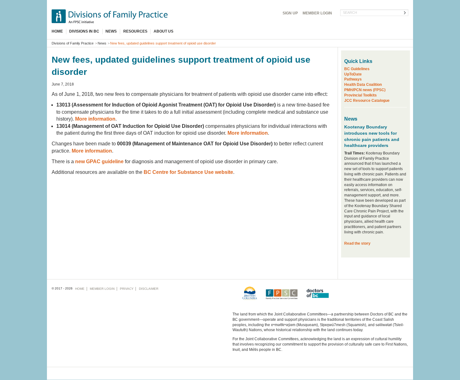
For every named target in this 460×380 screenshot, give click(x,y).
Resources (135, 31)
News (111, 31)
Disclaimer (148, 288)
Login (317, 13)
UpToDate (353, 74)
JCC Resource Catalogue (367, 100)
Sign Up (290, 13)
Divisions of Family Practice (73, 43)
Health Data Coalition (363, 84)
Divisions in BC (84, 31)
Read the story (357, 243)
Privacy (127, 288)
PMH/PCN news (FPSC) (365, 90)
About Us (163, 31)
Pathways (353, 79)
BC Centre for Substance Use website (188, 172)
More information (95, 119)
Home (57, 31)
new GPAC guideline (99, 161)
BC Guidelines (357, 69)
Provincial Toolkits (360, 95)
